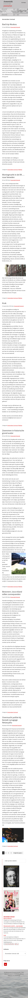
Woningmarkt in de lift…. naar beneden (13, 176)
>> (17, 944)
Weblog (20, 169)
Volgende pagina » (18, 853)
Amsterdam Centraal (12, 169)
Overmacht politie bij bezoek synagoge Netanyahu (11, 720)
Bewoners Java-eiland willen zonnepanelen (12, 593)
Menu (24, 2)
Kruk (4, 303)
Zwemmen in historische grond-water (13, 431)
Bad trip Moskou (9, 24)
